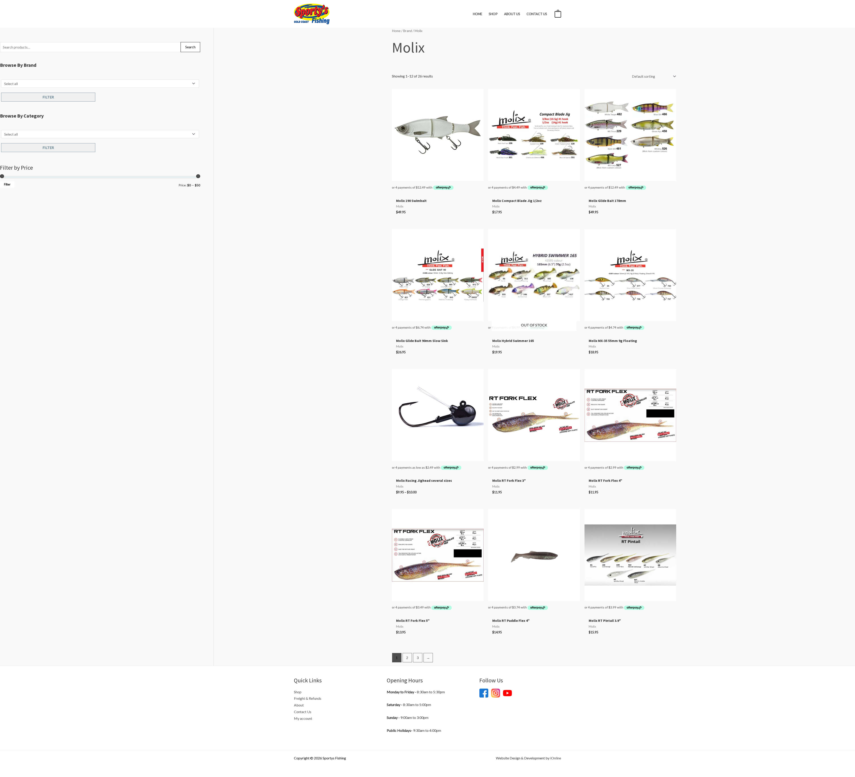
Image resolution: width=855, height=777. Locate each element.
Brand (407, 31)
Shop (493, 14)
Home (477, 14)
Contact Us (537, 14)
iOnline (555, 758)
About (299, 705)
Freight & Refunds (307, 698)
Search (190, 47)
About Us (512, 14)
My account (303, 718)
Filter (48, 97)
